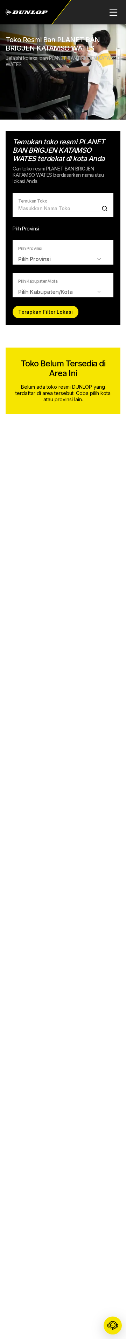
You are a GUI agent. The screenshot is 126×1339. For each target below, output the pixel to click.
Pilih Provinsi (30, 248)
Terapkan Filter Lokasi (45, 312)
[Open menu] (113, 12)
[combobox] (56, 259)
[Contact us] (113, 1326)
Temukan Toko (32, 201)
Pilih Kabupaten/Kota (37, 281)
